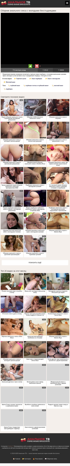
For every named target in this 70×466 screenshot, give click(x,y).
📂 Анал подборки (36, 78)
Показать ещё (35, 263)
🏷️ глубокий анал (14, 85)
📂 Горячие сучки (20, 78)
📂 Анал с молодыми (52, 78)
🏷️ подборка (8, 89)
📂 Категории (26, 459)
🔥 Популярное (38, 459)
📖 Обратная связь (51, 459)
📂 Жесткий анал (9, 82)
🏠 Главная (16, 459)
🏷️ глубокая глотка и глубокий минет (35, 85)
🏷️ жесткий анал (57, 85)
